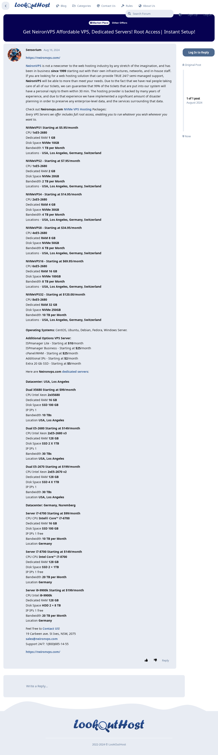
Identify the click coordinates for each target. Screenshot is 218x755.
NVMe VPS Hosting (78, 109)
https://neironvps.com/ (43, 58)
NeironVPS (33, 66)
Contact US (51, 629)
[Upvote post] (147, 660)
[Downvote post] (156, 660)
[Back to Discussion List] (5, 6)
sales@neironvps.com (42, 639)
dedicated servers (75, 372)
